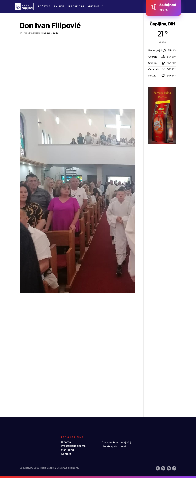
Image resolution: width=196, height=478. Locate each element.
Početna (44, 6)
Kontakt (66, 453)
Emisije (59, 6)
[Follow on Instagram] (163, 468)
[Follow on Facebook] (158, 468)
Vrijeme (93, 6)
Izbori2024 (76, 6)
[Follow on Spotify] (169, 468)
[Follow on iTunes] (174, 468)
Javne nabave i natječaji (117, 442)
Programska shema (73, 445)
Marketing (67, 449)
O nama (66, 442)
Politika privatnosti (114, 446)
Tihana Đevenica (30, 33)
